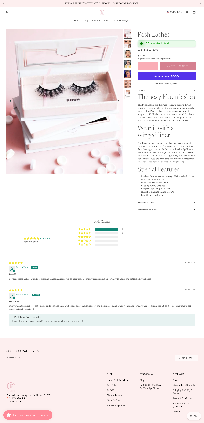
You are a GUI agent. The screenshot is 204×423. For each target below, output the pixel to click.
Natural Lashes (114, 395)
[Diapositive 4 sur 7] (127, 64)
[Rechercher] (7, 12)
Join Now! (186, 358)
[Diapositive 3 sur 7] (127, 54)
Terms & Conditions (183, 398)
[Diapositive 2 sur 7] (127, 44)
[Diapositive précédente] (9, 101)
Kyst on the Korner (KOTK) (38, 395)
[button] (84, 229)
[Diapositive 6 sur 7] (127, 84)
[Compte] (187, 12)
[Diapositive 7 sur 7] (127, 94)
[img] (16, 263)
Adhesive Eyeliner (116, 405)
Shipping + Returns (147, 209)
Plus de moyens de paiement (166, 84)
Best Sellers (112, 385)
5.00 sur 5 (45, 239)
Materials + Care (146, 202)
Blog (142, 380)
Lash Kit (111, 390)
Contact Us (178, 412)
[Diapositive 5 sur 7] (127, 74)
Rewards (177, 380)
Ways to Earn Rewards (184, 385)
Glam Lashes (113, 400)
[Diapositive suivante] (119, 101)
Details (141, 90)
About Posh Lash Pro (117, 380)
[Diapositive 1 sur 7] (127, 33)
